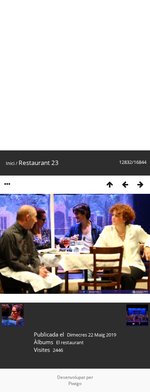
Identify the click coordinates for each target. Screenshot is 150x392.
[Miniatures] (109, 184)
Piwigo (75, 383)
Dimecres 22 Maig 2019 (91, 334)
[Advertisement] (75, 75)
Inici (10, 163)
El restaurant (70, 342)
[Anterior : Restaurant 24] (125, 184)
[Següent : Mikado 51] (140, 184)
